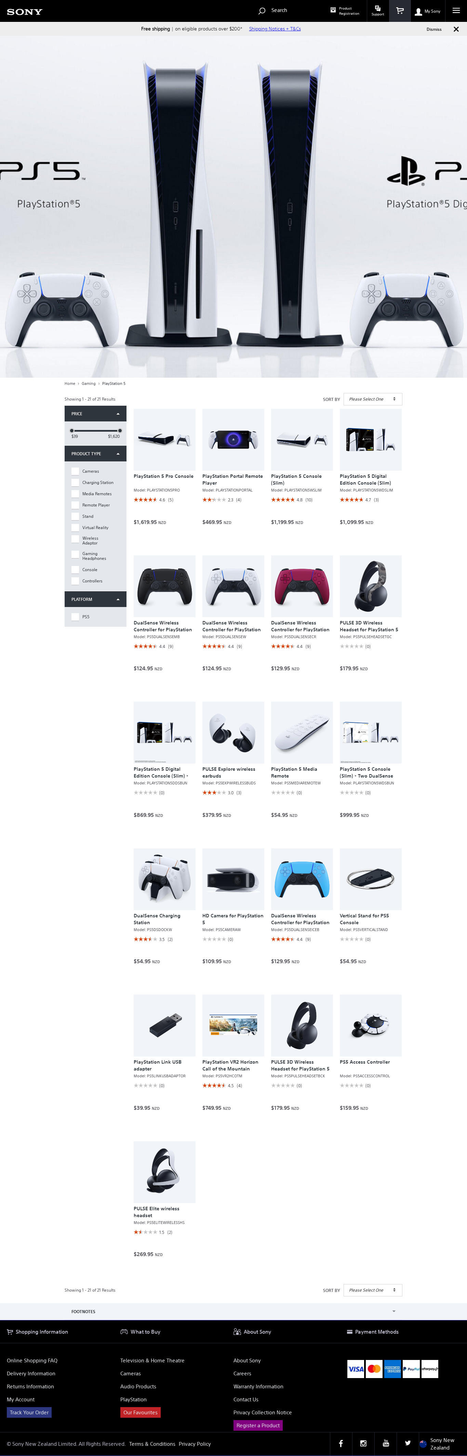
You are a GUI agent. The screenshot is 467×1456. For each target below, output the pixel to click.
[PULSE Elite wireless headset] (165, 1172)
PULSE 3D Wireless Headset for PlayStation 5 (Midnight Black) (300, 1069)
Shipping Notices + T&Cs (275, 29)
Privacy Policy (195, 1444)
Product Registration (349, 11)
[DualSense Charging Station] (165, 879)
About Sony (247, 1360)
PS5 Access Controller (365, 1062)
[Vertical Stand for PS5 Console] (371, 879)
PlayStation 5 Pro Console (164, 476)
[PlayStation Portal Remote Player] (233, 440)
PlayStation (133, 1399)
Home (70, 383)
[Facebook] (341, 1444)
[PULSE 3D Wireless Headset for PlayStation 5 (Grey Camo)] (371, 586)
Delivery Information (31, 1373)
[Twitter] (408, 1444)
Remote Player (96, 505)
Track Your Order (29, 1412)
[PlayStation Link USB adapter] (165, 1025)
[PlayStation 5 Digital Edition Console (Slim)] (371, 440)
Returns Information (30, 1386)
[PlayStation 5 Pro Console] (165, 440)
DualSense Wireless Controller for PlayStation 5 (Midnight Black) (163, 629)
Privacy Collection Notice (263, 1412)
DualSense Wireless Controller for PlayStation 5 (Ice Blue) (300, 922)
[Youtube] (386, 1444)
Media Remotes (97, 493)
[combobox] (373, 399)
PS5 (86, 617)
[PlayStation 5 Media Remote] (302, 733)
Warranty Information (258, 1386)
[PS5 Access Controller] (371, 1025)
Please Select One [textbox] (366, 399)
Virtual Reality (95, 527)
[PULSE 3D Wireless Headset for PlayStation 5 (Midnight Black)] (302, 1025)
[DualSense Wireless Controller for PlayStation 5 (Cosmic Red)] (302, 586)
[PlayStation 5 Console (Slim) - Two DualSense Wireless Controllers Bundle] (371, 733)
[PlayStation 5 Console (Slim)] (302, 440)
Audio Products (138, 1386)
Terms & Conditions (152, 1444)
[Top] (455, 1308)
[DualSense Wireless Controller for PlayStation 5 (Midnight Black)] (165, 586)
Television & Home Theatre (152, 1360)
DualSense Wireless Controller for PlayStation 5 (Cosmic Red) (300, 629)
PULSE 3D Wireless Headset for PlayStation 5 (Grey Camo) (369, 629)
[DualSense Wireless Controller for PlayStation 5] (233, 586)
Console (89, 569)
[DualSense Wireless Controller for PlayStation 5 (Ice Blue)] (302, 879)
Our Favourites (140, 1412)
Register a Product (258, 1425)
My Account (21, 1399)
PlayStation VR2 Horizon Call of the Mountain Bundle (230, 1069)
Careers (242, 1373)
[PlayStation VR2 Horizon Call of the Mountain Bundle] (233, 1025)
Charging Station (98, 482)
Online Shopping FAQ (32, 1360)
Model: (157, 490)
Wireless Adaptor (90, 540)
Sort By (331, 399)
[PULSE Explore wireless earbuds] (233, 733)
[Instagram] (363, 1444)
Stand (87, 516)
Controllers (92, 581)
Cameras (90, 471)
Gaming (89, 383)
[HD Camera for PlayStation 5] (233, 879)
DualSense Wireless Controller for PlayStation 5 (231, 629)
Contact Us (246, 1399)
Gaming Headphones (94, 556)
